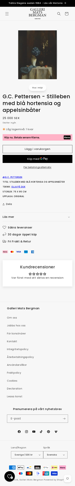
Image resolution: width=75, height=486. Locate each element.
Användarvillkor (17, 365)
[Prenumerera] (64, 419)
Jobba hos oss (16, 325)
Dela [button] (9, 204)
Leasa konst (14, 396)
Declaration (14, 388)
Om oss (12, 317)
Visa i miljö (37, 87)
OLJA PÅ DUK (18, 186)
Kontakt (12, 341)
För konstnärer (16, 333)
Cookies (12, 380)
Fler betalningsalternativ (37, 167)
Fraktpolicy (14, 372)
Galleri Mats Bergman (31, 479)
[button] (7, 14)
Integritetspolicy (17, 349)
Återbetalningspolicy (20, 357)
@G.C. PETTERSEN (12, 177)
